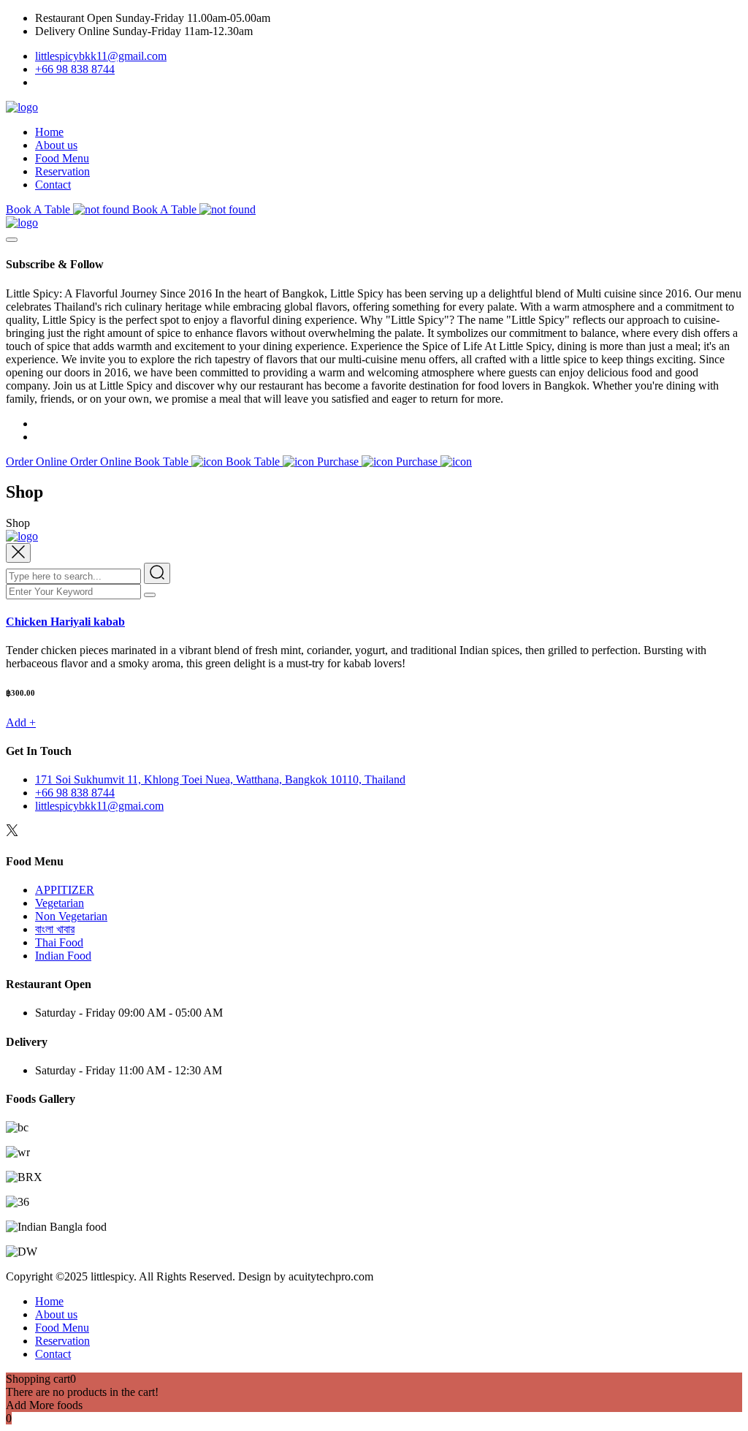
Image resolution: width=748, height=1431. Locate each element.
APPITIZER (64, 890)
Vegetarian (59, 903)
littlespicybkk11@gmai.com (99, 806)
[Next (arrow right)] (722, 715)
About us (56, 145)
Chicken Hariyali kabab (65, 621)
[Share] (668, 16)
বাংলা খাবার (55, 929)
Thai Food (59, 942)
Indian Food (63, 955)
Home (49, 132)
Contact (53, 184)
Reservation (62, 171)
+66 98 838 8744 (75, 69)
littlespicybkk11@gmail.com (101, 56)
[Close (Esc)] (700, 16)
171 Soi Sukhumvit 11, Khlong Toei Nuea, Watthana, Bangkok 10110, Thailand (220, 779)
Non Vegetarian (71, 916)
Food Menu (62, 158)
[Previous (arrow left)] (25, 715)
